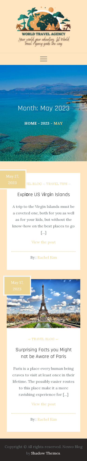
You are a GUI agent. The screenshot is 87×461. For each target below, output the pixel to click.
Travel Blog (30, 184)
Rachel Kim (47, 257)
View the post (44, 242)
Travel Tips (56, 184)
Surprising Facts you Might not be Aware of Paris (44, 353)
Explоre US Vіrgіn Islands (43, 194)
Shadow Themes (45, 453)
